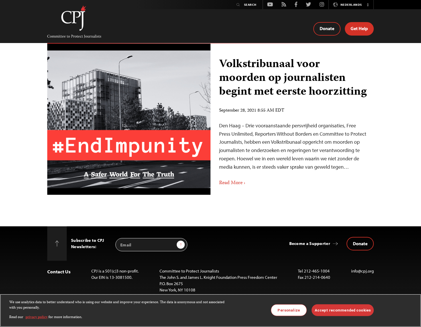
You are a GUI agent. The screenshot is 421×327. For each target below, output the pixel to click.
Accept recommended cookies (343, 310)
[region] (210, 310)
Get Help (359, 28)
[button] (367, 4)
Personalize (289, 310)
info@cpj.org (362, 271)
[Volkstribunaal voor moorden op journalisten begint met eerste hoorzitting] (128, 119)
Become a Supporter (309, 243)
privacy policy (36, 317)
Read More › (232, 183)
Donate (327, 28)
